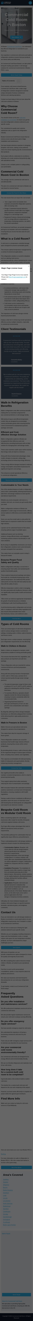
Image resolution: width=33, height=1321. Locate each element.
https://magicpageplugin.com (17, 277)
